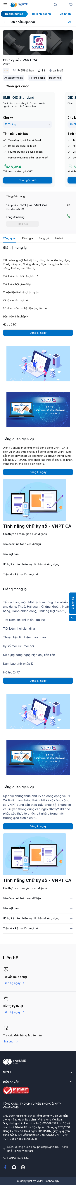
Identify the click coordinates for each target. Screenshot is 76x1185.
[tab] (38, 534)
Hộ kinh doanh (41, 13)
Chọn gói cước (28, 180)
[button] (72, 603)
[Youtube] (14, 1167)
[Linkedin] (23, 1167)
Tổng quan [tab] (9, 238)
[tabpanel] (38, 416)
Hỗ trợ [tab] (59, 238)
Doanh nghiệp (14, 13)
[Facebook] (5, 1167)
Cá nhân (65, 13)
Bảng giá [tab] (44, 238)
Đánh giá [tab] (27, 238)
